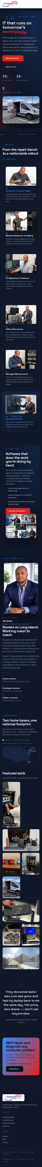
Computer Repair (8, 1117)
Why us (5, 1136)
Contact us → (14, 1069)
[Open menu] (38, 4)
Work (4, 1139)
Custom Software (8, 1123)
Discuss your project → (18, 511)
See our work (11, 67)
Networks (5, 1126)
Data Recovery (7, 1120)
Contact (5, 1142)
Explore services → (13, 58)
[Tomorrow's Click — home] (12, 4)
